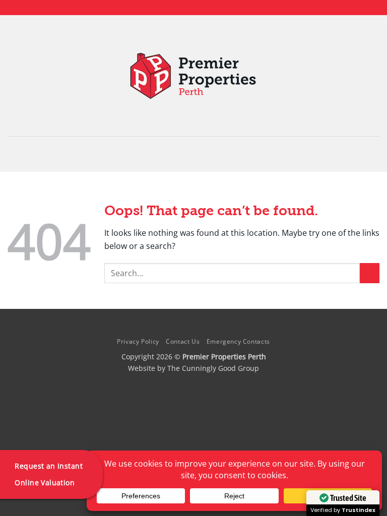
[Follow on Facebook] (174, 7)
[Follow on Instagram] (184, 7)
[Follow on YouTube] (213, 7)
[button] (193, 154)
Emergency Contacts (238, 341)
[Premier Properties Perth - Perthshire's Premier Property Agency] (194, 76)
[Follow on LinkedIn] (203, 7)
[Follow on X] (193, 7)
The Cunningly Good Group (213, 368)
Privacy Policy (138, 341)
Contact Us (183, 341)
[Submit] (369, 273)
